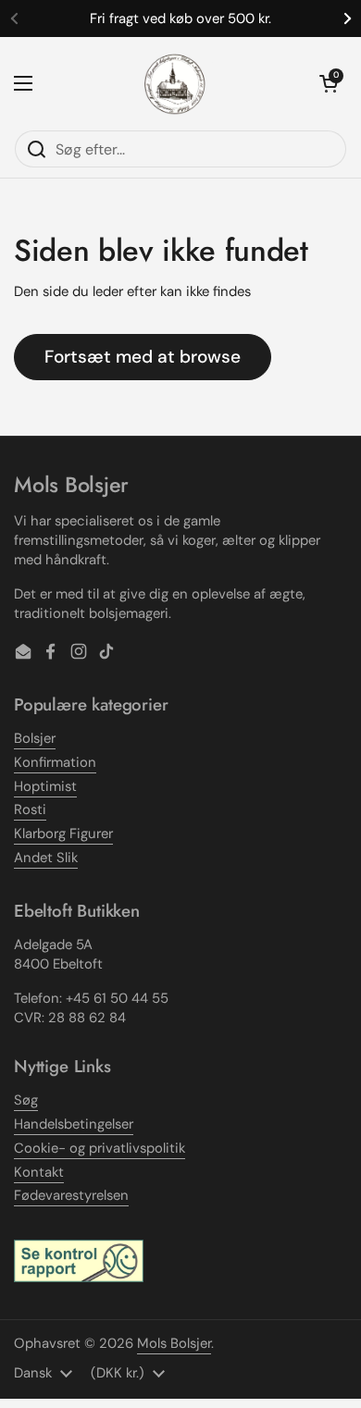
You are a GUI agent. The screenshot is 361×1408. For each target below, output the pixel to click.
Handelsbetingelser (73, 1124)
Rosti (30, 809)
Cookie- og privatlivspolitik (99, 1148)
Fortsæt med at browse (142, 356)
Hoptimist (45, 786)
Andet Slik (46, 857)
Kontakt (39, 1172)
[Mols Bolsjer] (176, 83)
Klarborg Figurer (63, 833)
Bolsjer (35, 738)
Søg (26, 1100)
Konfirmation (55, 762)
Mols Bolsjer (174, 1343)
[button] (328, 83)
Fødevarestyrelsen (71, 1195)
